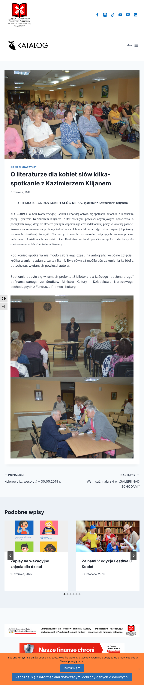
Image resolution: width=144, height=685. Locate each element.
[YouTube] (120, 15)
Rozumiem (72, 668)
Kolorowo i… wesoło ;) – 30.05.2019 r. (32, 478)
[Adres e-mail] (128, 15)
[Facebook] (97, 15)
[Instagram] (105, 15)
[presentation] (36, 536)
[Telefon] (136, 15)
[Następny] (133, 555)
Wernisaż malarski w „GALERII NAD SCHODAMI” (113, 480)
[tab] (64, 594)
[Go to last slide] (11, 555)
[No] (139, 669)
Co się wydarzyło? (23, 167)
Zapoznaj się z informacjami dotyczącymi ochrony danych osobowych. (72, 677)
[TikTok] (113, 15)
